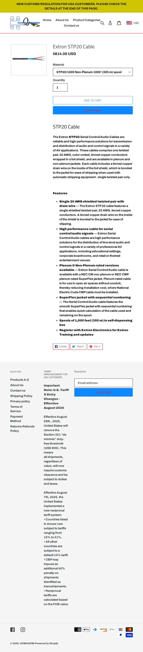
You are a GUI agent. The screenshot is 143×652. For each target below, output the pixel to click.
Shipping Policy (21, 395)
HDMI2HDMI (27, 643)
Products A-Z (19, 379)
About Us (16, 385)
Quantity (59, 80)
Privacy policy (20, 401)
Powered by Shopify (46, 643)
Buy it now (93, 110)
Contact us (18, 390)
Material (58, 64)
